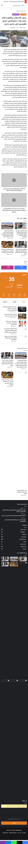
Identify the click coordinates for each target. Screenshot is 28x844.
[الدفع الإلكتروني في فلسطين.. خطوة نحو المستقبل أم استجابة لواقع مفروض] (14, 682)
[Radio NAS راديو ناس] (18, 5)
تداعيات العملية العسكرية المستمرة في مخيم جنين (10, 315)
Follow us (24, 801)
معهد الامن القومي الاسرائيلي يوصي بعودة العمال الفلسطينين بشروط (10, 308)
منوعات (24, 549)
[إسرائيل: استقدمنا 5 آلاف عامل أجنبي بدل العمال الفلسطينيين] (23, 738)
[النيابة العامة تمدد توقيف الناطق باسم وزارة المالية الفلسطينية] (22, 338)
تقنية (24, 542)
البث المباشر (5, 833)
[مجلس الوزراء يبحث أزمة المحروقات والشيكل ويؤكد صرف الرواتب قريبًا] (5, 564)
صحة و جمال (23, 544)
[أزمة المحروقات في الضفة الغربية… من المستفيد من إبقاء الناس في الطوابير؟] (7, 244)
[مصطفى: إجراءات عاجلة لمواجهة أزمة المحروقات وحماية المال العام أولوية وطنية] (21, 244)
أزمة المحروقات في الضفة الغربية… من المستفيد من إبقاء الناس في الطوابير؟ (7, 251)
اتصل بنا (23, 833)
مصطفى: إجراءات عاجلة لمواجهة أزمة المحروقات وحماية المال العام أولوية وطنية (21, 252)
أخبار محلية (23, 529)
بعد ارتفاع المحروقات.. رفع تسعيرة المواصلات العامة (21, 492)
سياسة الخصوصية (13, 833)
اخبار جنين (23, 537)
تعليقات (5, 302)
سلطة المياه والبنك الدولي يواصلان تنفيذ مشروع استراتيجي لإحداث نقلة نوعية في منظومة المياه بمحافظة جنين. (7, 234)
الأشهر (23, 302)
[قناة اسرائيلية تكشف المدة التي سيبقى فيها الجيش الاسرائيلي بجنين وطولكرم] (22, 331)
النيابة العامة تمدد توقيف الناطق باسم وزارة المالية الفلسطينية (11, 338)
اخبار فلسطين (23, 539)
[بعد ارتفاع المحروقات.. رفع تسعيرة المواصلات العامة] (21, 430)
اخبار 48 (24, 534)
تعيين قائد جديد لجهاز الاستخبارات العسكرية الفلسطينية (11, 322)
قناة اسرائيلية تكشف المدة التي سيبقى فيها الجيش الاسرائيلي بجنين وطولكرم (10, 330)
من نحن (19, 833)
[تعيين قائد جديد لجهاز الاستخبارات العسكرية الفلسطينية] (22, 323)
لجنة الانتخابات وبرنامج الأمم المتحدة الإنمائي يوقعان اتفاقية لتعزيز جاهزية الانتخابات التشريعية (21, 234)
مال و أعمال (23, 546)
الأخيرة (14, 302)
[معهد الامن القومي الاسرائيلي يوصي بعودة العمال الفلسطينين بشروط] (22, 309)
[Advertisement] (14, 22)
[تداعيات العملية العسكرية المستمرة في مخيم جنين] (22, 316)
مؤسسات (22, 532)
